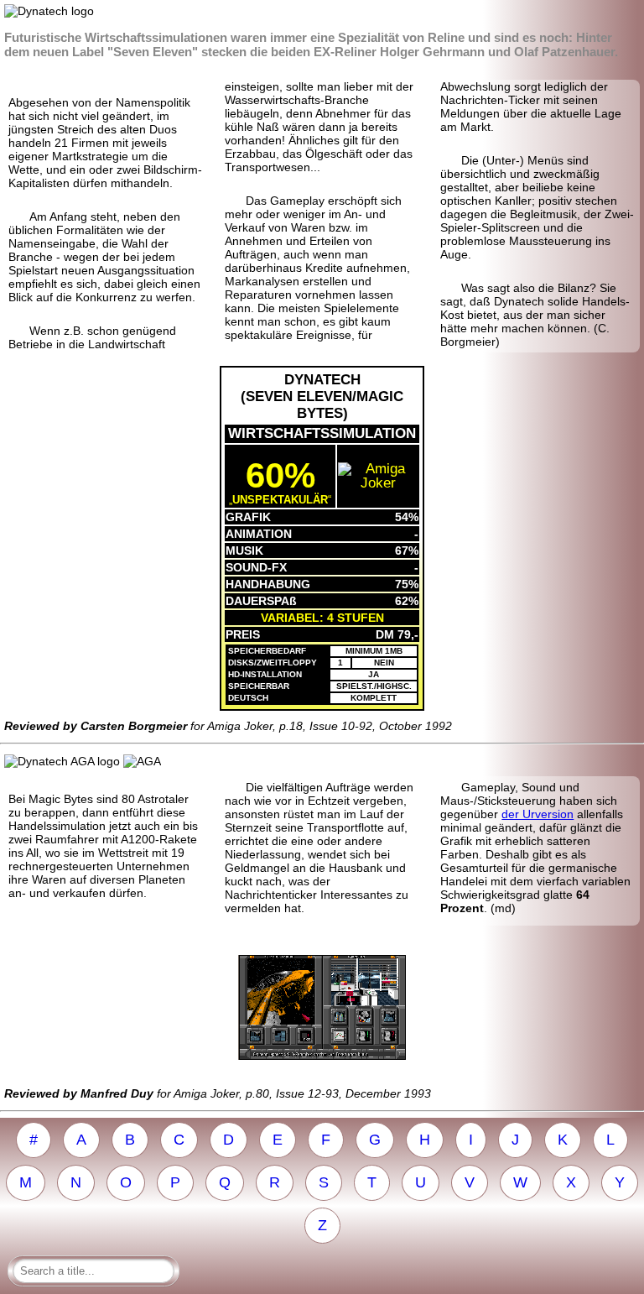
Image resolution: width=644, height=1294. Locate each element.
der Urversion (537, 814)
